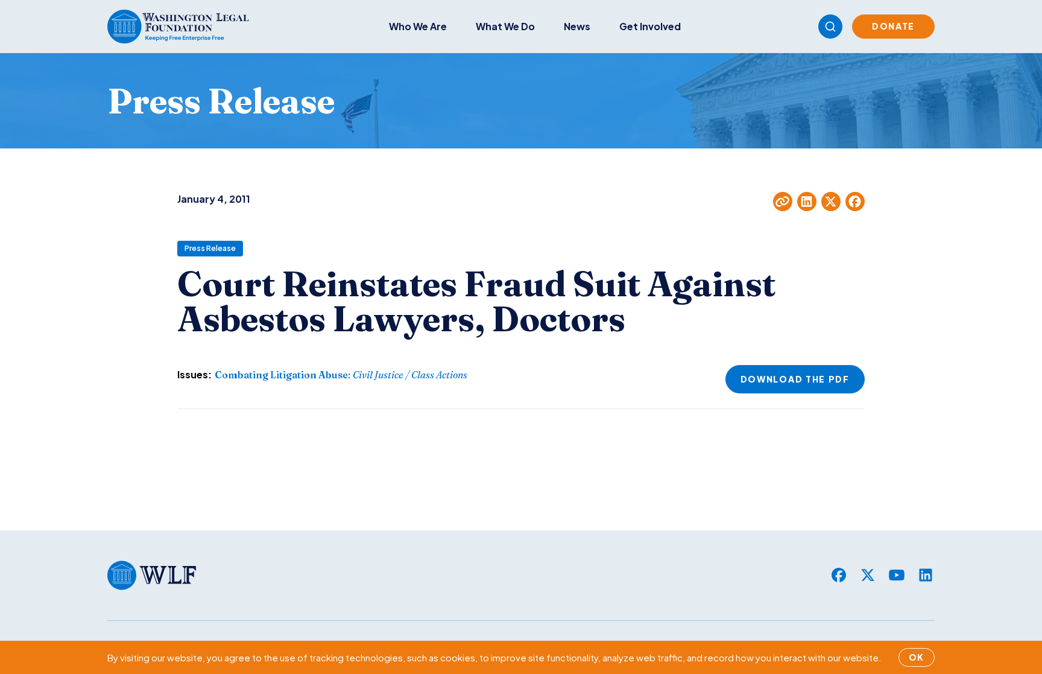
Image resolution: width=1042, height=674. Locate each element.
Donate (893, 26)
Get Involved (650, 26)
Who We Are (418, 26)
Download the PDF (795, 379)
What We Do (505, 26)
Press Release (210, 248)
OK (916, 657)
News (577, 26)
